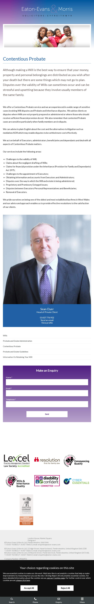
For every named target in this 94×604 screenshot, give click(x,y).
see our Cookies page (56, 578)
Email (8, 388)
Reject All (65, 588)
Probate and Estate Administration (17, 341)
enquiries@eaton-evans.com (49, 545)
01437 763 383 (12, 555)
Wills (5, 335)
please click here (23, 580)
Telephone (10, 399)
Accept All (29, 588)
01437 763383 (12, 545)
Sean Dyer (47, 309)
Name (8, 377)
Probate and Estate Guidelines (15, 351)
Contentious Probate (12, 346)
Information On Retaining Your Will (17, 357)
